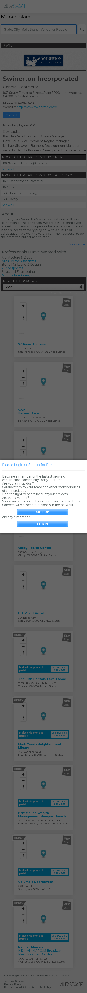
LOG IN (42, 524)
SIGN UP (42, 512)
